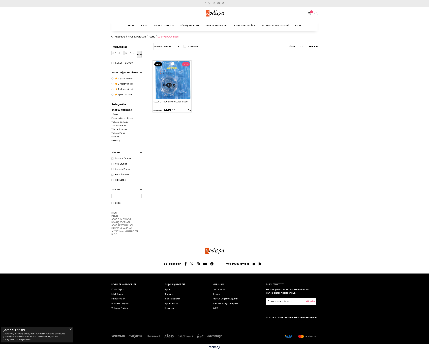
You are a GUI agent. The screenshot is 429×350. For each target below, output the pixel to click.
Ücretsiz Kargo (122, 169)
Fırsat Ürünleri (122, 175)
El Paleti (115, 137)
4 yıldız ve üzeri (125, 78)
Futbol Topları (118, 298)
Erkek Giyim (117, 294)
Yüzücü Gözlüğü (119, 122)
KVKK (215, 308)
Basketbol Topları (120, 303)
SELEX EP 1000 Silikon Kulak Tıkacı (171, 101)
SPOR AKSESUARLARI (216, 25)
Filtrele (139, 54)
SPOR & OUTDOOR (164, 25)
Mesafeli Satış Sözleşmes (225, 303)
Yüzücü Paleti (118, 133)
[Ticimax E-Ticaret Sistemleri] (215, 347)
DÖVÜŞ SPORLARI (189, 25)
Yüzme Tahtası (119, 129)
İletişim (216, 294)
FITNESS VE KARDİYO (244, 25)
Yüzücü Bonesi (118, 126)
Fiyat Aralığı (119, 47)
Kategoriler (118, 104)
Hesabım (169, 308)
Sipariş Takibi (171, 303)
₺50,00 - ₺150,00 (124, 63)
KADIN (144, 25)
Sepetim (169, 294)
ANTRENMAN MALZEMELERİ (275, 25)
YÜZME (114, 115)
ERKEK (131, 25)
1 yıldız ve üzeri (124, 95)
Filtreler (116, 152)
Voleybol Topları (119, 308)
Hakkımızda (219, 289)
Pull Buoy (115, 140)
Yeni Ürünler (121, 164)
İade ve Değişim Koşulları (225, 298)
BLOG (298, 25)
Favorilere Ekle (189, 109)
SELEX (117, 203)
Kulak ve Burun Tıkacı (122, 118)
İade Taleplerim (172, 298)
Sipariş (168, 289)
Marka (115, 189)
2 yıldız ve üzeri (125, 89)
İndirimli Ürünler (123, 159)
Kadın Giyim (117, 289)
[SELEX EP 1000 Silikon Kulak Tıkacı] (172, 80)
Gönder (310, 301)
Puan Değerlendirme (124, 72)
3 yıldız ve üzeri (125, 84)
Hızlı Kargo (120, 180)
